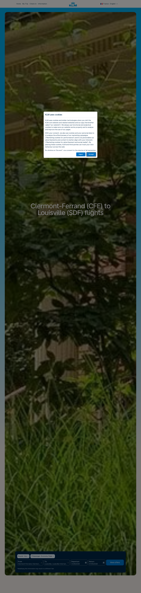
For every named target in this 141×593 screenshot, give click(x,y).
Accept (91, 154)
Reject (81, 154)
